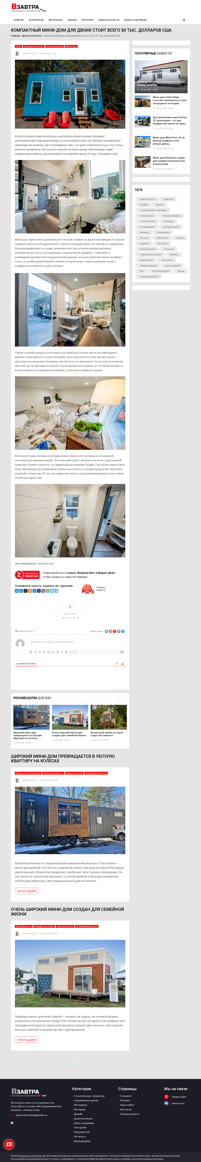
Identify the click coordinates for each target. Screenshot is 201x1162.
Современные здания (86, 1100)
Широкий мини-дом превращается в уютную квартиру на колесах (27, 735)
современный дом (149, 276)
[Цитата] (57, 652)
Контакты (126, 1109)
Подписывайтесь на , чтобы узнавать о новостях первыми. (79, 575)
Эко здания (80, 1127)
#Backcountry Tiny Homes (28, 773)
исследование (147, 226)
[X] (25, 591)
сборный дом (146, 215)
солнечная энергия (171, 215)
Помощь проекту (129, 1113)
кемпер (180, 237)
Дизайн (78, 1113)
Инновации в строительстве (32, 1155)
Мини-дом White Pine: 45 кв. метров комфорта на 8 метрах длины (169, 140)
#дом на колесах (55, 46)
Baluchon (174, 254)
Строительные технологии (89, 1095)
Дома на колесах (109, 19)
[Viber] (43, 591)
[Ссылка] (66, 652)
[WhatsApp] (47, 591)
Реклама (125, 1100)
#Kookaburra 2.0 (23, 926)
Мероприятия (81, 1131)
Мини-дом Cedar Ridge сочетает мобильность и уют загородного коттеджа (170, 100)
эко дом (144, 237)
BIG (141, 271)
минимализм (163, 232)
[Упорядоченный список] (48, 652)
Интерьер (88, 19)
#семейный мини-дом (96, 773)
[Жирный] (31, 652)
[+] (74, 652)
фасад (181, 271)
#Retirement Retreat (53, 773)
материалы (167, 260)
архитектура (146, 260)
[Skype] (52, 591)
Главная (19, 19)
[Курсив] (35, 652)
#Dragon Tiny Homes (33, 46)
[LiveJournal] (39, 591)
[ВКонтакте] (17, 591)
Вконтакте (178, 1103)
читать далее (26, 891)
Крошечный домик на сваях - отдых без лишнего (108, 734)
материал (169, 249)
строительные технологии (153, 210)
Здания (72, 19)
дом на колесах (147, 199)
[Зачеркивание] (44, 652)
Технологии (36, 19)
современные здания (150, 254)
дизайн (143, 204)
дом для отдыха (171, 226)
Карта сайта (127, 1104)
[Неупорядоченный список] (53, 652)
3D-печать (162, 243)
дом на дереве (172, 265)
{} (70, 652)
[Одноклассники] (30, 591)
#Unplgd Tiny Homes (44, 926)
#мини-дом (71, 46)
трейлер (144, 243)
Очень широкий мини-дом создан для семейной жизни (69, 734)
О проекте (126, 1095)
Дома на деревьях (135, 19)
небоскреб (162, 237)
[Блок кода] (62, 652)
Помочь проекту (101, 588)
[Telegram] (56, 591)
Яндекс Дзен (179, 1096)
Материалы (56, 19)
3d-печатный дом (160, 271)
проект (159, 204)
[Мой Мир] (21, 591)
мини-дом (168, 199)
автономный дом (148, 265)
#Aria (18, 46)
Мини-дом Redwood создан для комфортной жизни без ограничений (169, 160)
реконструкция (147, 249)
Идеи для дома (82, 1141)
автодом (144, 232)
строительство (147, 221)
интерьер (169, 221)
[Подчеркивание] (40, 652)
